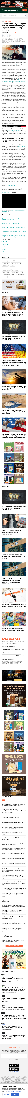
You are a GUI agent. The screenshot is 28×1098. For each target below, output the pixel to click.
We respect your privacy (14, 1059)
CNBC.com (4, 249)
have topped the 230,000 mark (19, 67)
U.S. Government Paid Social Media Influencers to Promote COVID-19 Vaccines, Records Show (14, 889)
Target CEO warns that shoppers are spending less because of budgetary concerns (13, 630)
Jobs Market (18, 40)
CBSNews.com (5, 244)
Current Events (9, 21)
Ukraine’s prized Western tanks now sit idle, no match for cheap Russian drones (13, 854)
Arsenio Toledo (10, 32)
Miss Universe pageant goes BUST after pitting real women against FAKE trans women (14, 606)
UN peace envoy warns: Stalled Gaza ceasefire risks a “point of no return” (13, 859)
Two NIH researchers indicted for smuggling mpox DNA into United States (12, 843)
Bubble (5, 38)
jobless (7, 40)
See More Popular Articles (14, 945)
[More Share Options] (10, 36)
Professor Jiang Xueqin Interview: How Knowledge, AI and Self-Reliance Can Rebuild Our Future (12, 1027)
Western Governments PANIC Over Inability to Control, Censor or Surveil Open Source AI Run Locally (14, 1000)
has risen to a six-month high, (11, 64)
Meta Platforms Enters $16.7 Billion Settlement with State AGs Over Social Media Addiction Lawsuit (13, 822)
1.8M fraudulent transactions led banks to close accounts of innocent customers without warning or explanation (14, 581)
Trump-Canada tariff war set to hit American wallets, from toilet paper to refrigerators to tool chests (13, 895)
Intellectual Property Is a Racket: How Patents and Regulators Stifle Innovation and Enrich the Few (13, 883)
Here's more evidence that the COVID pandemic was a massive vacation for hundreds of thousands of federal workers (14, 227)
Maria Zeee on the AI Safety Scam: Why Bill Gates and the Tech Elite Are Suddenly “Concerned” (12, 912)
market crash (6, 272)
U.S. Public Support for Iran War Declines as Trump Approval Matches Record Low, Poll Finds (13, 905)
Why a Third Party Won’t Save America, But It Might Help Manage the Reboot (13, 941)
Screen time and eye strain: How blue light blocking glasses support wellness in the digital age (13, 930)
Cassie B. (9, 310)
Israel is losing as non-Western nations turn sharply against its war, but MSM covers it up (14, 387)
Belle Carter (10, 358)
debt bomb (13, 38)
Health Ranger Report (7, 971)
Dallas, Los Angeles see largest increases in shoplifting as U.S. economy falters (11, 532)
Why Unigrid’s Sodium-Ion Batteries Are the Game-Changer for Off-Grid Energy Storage (12, 828)
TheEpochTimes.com (6, 241)
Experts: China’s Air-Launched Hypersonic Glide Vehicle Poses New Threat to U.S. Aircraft (13, 849)
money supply (7, 41)
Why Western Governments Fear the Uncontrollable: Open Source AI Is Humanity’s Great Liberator (13, 870)
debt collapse (19, 38)
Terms (11, 1076)
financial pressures (7, 267)
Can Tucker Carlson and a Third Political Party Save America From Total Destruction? (14, 1008)
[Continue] (25, 1056)
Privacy (7, 1076)
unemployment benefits (18, 274)
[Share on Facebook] (5, 36)
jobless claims (13, 40)
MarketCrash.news (11, 185)
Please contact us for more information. (10, 663)
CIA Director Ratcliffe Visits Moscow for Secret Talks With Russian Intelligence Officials (13, 804)
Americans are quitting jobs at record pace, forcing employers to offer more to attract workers (14, 81)
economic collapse (6, 39)
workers (7, 42)
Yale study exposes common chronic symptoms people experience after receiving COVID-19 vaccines (13, 314)
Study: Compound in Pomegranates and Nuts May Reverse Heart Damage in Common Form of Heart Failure (13, 923)
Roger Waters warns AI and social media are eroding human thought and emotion (12, 816)
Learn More (6, 1094)
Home (3, 21)
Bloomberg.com (5, 246)
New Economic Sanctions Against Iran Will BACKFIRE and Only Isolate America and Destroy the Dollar (13, 1037)
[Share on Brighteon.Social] (3, 36)
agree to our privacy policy (14, 1091)
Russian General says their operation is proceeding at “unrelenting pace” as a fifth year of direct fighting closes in (14, 811)
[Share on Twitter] (7, 36)
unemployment (16, 41)
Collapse (9, 38)
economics (12, 39)
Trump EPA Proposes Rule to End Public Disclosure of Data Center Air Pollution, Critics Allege (13, 877)
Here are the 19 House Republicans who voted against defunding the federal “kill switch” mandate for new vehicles (14, 435)
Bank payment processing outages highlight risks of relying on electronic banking (13, 556)
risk (11, 41)
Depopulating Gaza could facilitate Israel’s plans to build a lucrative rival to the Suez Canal (14, 411)
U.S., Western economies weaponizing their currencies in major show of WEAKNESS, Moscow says (14, 338)
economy (17, 39)
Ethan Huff (9, 334)
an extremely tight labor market (14, 130)
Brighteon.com (6, 211)
